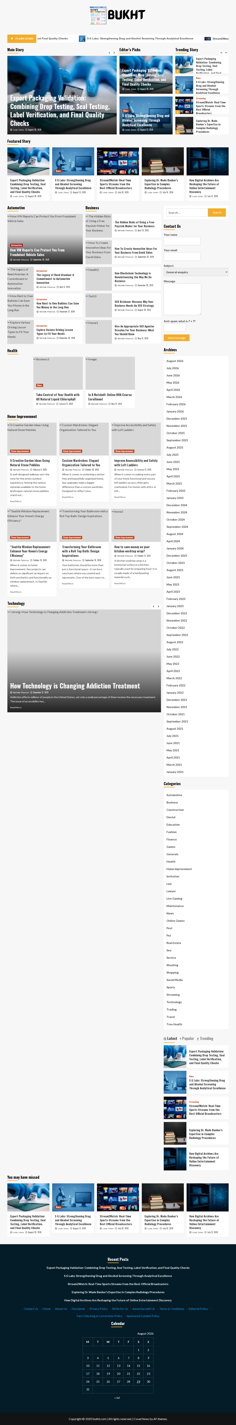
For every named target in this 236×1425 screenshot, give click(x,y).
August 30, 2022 (144, 309)
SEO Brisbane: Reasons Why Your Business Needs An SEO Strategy (134, 303)
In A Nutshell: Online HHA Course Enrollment (110, 396)
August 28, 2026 (147, 88)
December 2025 (176, 418)
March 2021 (174, 764)
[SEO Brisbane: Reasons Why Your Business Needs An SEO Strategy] (99, 305)
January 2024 (175, 548)
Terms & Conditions (171, 1308)
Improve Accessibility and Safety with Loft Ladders (135, 462)
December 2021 (176, 699)
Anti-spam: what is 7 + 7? (179, 321)
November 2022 (176, 620)
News (13, 99)
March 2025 (174, 483)
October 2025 (175, 433)
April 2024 (173, 541)
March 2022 (174, 678)
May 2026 (172, 382)
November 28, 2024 (67, 337)
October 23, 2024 (40, 560)
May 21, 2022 (143, 338)
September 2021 (177, 721)
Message (169, 281)
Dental (170, 817)
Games (170, 846)
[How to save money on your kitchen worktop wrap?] (136, 525)
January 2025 (175, 498)
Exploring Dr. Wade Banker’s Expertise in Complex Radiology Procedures (208, 105)
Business (172, 802)
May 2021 (172, 750)
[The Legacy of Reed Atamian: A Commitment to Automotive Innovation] (20, 279)
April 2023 (173, 591)
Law (169, 883)
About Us (61, 1308)
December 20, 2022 (145, 285)
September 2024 (177, 526)
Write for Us (120, 1308)
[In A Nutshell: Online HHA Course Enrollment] (110, 373)
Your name (170, 234)
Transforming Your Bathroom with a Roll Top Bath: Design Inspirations (81, 551)
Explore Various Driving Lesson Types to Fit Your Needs (55, 332)
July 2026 (172, 368)
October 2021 (175, 714)
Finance (171, 839)
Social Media (174, 979)
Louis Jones (18, 130)
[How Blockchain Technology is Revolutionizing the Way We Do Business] (99, 279)
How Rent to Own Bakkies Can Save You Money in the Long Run (58, 305)
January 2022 (175, 692)
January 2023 (175, 606)
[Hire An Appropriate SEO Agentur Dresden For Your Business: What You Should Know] (99, 332)
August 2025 (174, 447)
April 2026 (173, 389)
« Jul (117, 1397)
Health (170, 861)
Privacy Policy (99, 1308)
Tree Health (174, 1024)
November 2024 (176, 512)
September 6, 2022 (40, 692)
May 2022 (172, 663)
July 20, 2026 (123, 192)
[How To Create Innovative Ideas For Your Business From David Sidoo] (99, 252)
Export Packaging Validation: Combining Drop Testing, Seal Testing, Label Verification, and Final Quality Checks (144, 77)
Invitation (172, 876)
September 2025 (177, 440)
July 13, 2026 (212, 196)
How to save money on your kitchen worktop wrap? (132, 549)
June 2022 (173, 656)
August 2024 (174, 534)
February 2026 (175, 404)
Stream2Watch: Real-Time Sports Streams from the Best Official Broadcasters (211, 87)
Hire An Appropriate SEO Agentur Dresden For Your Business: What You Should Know (134, 330)
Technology (174, 1002)
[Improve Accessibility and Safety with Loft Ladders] (136, 439)
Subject (169, 265)
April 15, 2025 (143, 230)
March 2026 (174, 397)
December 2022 (176, 613)
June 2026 (173, 375)
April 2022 (173, 671)
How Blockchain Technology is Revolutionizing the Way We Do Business (133, 277)
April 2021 (173, 757)
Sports (170, 987)
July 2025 (172, 454)
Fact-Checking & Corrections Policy (99, 1316)
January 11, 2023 (66, 403)
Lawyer (171, 891)
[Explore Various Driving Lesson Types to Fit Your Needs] (20, 332)
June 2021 (173, 743)
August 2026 (174, 361)
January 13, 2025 (144, 469)
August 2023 (174, 570)
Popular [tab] (187, 1038)
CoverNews (141, 1419)
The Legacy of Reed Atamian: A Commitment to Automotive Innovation (55, 279)
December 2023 (176, 555)
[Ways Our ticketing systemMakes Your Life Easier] (84, 661)
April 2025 (173, 476)
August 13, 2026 (34, 129)
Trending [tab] (206, 1038)
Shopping (172, 972)
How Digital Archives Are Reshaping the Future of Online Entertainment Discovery (210, 126)
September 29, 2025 (41, 259)
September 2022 (177, 635)
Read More (15, 501)
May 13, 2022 (116, 403)
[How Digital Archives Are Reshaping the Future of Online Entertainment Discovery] (184, 125)
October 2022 (175, 627)
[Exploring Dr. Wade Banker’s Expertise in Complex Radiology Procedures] (184, 105)
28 (128, 1381)
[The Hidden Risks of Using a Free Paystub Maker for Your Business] (99, 226)
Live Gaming (174, 898)
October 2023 (175, 562)
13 (118, 1365)
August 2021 (174, 728)
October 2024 (175, 519)
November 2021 (176, 707)
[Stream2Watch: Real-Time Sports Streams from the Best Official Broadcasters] (184, 85)
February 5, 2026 (40, 469)
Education (173, 824)
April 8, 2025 (65, 286)
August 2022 (174, 642)
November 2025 (176, 425)
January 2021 (175, 772)
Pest (169, 928)
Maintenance (175, 906)
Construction (175, 809)
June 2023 (173, 577)
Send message (176, 337)
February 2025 (175, 490)
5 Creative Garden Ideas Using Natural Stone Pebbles (30, 462)
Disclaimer (78, 1308)
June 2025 (173, 461)
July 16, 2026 (168, 192)
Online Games (175, 920)
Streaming (201, 78)
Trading (171, 1009)
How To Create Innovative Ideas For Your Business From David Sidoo (136, 250)
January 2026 (175, 411)
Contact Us (31, 1308)
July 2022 (172, 649)
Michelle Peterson (21, 260)
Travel (170, 1016)
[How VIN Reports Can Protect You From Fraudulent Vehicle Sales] (45, 239)
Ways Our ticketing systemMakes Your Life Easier (74, 685)
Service (171, 957)
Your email (170, 250)
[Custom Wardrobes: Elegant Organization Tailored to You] (84, 439)
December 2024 (176, 505)
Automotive (16, 245)
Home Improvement (20, 451)
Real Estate (173, 943)
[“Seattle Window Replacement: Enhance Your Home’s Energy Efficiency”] (32, 525)
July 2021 (172, 735)
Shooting (172, 965)
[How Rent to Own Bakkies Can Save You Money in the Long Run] (20, 305)
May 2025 (172, 469)
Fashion (171, 832)
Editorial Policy (198, 1308)
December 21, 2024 (67, 311)
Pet (168, 935)
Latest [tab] (171, 1038)
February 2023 (175, 598)
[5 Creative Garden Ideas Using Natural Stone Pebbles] (32, 439)
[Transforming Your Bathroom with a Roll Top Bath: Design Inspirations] (84, 525)
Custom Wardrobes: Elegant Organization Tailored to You (81, 462)
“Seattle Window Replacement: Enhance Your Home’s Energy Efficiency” (30, 551)
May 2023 (172, 584)
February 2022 (175, 685)
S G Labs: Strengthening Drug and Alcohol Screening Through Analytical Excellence (87, 38)
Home (47, 1308)
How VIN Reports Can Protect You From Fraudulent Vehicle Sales (37, 252)
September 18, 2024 (93, 560)
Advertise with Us (143, 1308)
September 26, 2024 (146, 256)
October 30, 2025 (92, 469)
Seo (168, 950)
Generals (172, 854)
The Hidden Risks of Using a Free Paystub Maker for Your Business (135, 224)
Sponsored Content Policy (143, 1316)
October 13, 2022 (144, 555)
